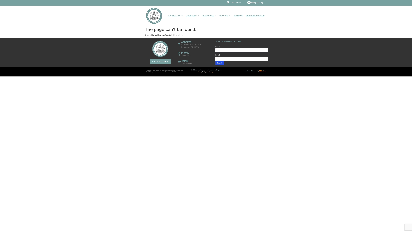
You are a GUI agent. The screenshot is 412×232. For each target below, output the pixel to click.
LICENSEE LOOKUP (255, 16)
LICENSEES (191, 16)
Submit (219, 63)
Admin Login (210, 72)
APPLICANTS (174, 16)
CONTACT (238, 16)
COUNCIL (223, 16)
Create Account (159, 61)
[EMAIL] (179, 61)
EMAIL (185, 61)
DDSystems (262, 71)
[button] (175, 15)
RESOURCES (208, 16)
